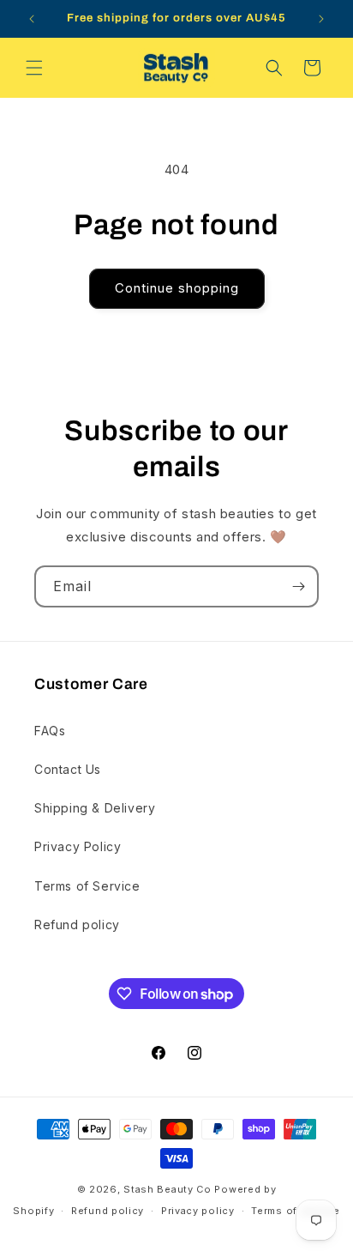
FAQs (49, 730)
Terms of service (295, 1211)
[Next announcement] (321, 19)
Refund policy (77, 924)
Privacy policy (198, 1211)
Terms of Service (87, 886)
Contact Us (67, 769)
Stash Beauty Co (167, 1189)
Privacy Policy (77, 846)
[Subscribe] (298, 586)
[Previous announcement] (32, 19)
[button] (34, 68)
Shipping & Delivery (94, 808)
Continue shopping (177, 288)
